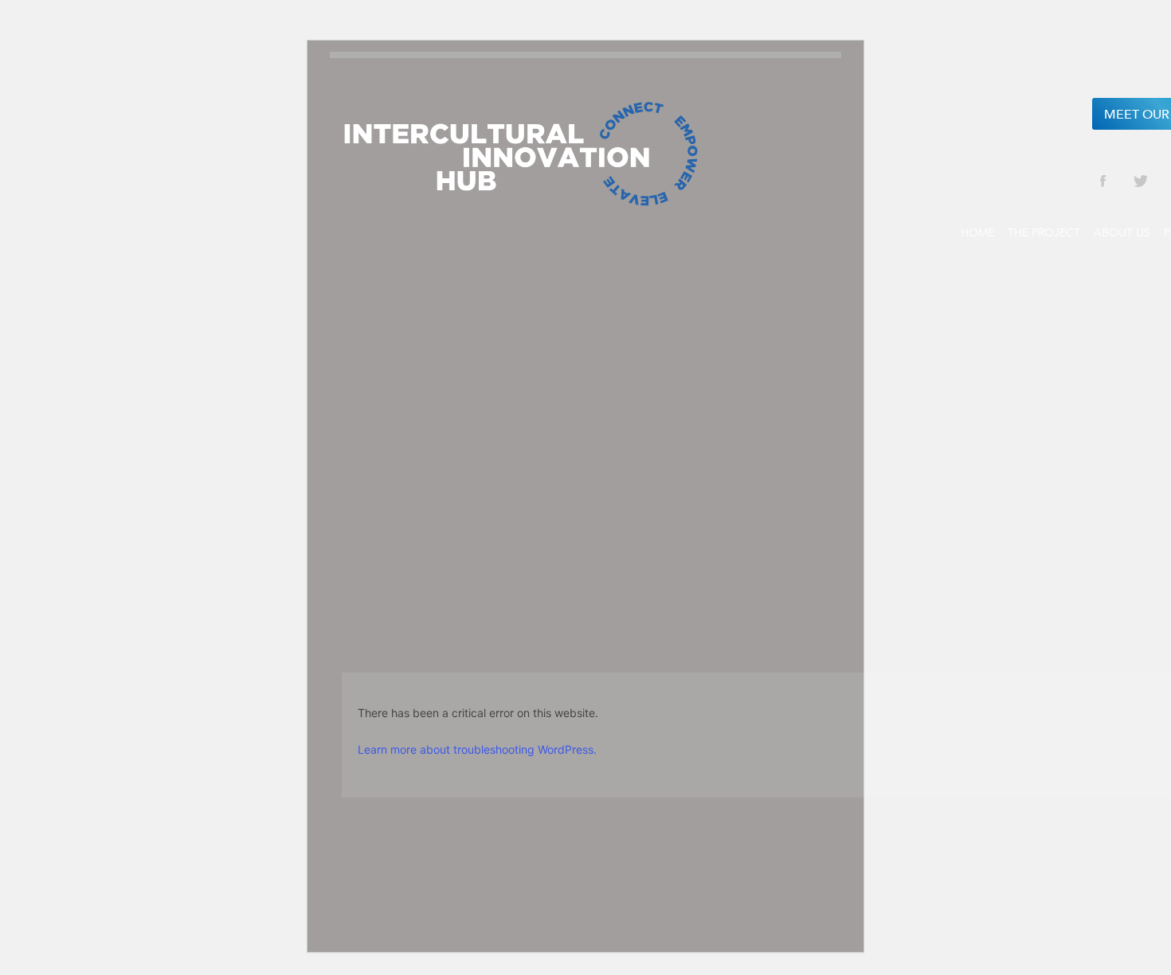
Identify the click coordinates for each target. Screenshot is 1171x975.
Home (977, 232)
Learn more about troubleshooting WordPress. (477, 749)
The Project (1044, 232)
